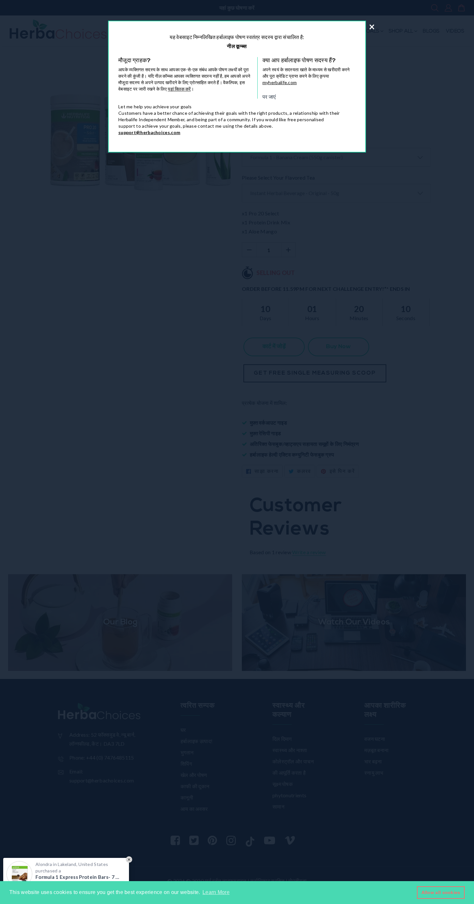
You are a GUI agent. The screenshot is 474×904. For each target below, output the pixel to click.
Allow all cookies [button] (440, 892)
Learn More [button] (216, 892)
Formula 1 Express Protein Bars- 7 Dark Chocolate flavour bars (79, 877)
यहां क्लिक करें (179, 89)
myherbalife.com (279, 82)
